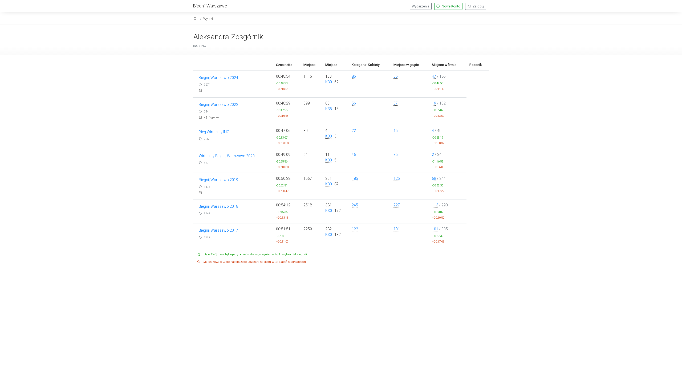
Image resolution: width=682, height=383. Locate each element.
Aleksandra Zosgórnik (228, 36)
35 (395, 154)
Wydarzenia (420, 6)
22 (354, 130)
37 (395, 103)
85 (354, 76)
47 (434, 76)
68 (434, 178)
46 (354, 154)
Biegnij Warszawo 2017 (218, 230)
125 (396, 178)
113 (435, 205)
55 (395, 76)
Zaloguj (478, 6)
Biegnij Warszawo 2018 (218, 206)
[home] (195, 18)
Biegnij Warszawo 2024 (218, 78)
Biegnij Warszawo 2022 (218, 104)
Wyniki (208, 18)
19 (434, 103)
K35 (328, 109)
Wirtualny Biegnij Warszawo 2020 (227, 156)
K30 (328, 82)
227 (396, 205)
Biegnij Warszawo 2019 (218, 180)
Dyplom (214, 117)
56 (354, 103)
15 (395, 130)
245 (355, 205)
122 (355, 229)
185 (355, 178)
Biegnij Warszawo (210, 6)
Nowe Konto (450, 6)
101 (396, 229)
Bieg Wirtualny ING (214, 132)
